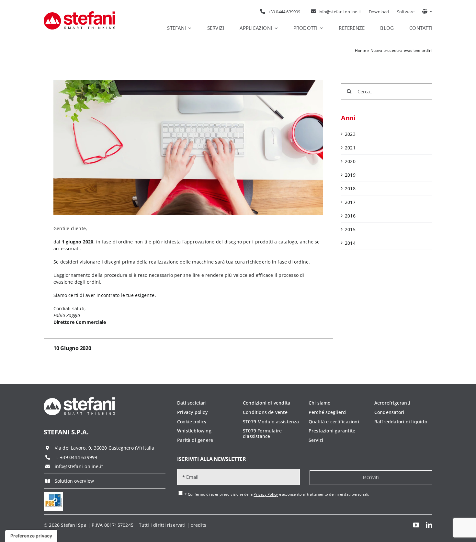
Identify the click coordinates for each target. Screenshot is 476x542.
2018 (350, 188)
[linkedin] (429, 525)
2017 (350, 202)
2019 (350, 175)
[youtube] (416, 525)
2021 (350, 148)
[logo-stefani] (79, 13)
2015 (350, 229)
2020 (350, 161)
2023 (350, 134)
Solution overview (74, 481)
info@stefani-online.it (79, 466)
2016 (350, 216)
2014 (350, 243)
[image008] (53, 494)
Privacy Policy (266, 494)
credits (198, 525)
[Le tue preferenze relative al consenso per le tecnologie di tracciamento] (31, 536)
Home (360, 50)
